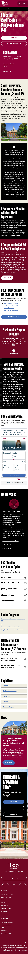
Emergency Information (7, 894)
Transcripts (4, 930)
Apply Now (14, 38)
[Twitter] (8, 884)
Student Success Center (9, 691)
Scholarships (6, 685)
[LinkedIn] (19, 884)
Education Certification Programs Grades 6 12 (13, 620)
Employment (4, 905)
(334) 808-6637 (6, 545)
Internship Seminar (9, 308)
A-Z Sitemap (4, 928)
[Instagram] (14, 884)
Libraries (5, 701)
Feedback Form (5, 900)
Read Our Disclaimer (6, 925)
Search (5, 3)
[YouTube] (25, 884)
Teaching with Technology (11, 310)
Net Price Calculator (6, 908)
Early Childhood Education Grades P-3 (12, 630)
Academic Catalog (14, 316)
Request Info (13, 808)
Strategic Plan (4, 914)
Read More (8, 762)
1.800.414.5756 (14, 878)
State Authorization (6, 933)
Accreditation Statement (7, 922)
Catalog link (7, 71)
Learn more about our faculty (10, 541)
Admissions (6, 696)
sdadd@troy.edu (7, 548)
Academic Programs (8, 9)
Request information (14, 43)
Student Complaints (6, 897)
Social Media (4, 911)
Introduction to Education (11, 303)
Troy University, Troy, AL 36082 (14, 871)
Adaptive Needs (5, 902)
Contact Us (13, 814)
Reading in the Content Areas (12, 306)
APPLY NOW (7, 277)
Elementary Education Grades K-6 (10, 627)
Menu (23, 3)
